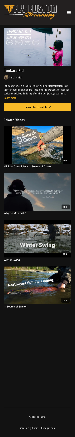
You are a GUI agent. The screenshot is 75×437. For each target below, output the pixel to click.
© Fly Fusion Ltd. (37, 416)
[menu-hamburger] (69, 12)
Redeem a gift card (29, 427)
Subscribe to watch (36, 107)
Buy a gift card (48, 427)
